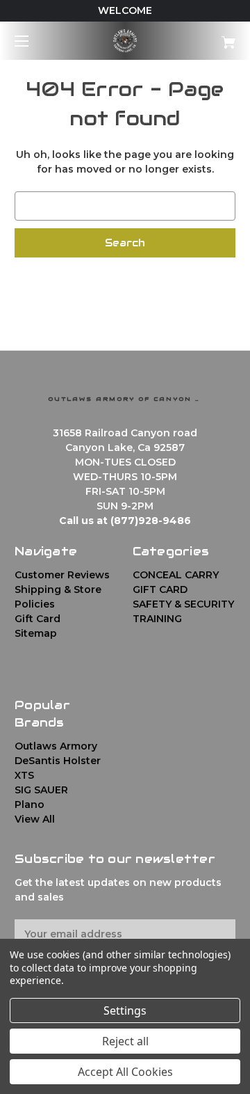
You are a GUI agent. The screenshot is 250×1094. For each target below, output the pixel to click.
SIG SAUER (41, 790)
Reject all (125, 1041)
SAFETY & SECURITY (183, 604)
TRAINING (157, 618)
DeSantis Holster (58, 760)
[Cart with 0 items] (213, 37)
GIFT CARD (160, 589)
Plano (29, 804)
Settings (125, 1010)
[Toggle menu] (34, 41)
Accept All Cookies (125, 1071)
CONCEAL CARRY (176, 575)
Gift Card (37, 618)
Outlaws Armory (56, 746)
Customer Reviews (62, 575)
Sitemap (36, 633)
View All (35, 819)
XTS (24, 775)
